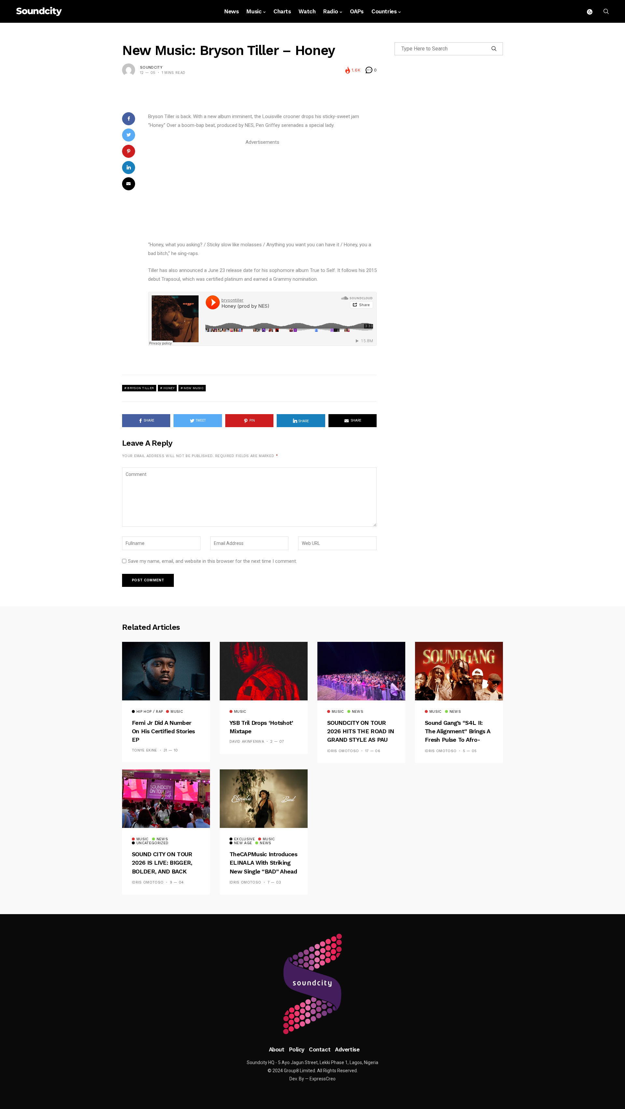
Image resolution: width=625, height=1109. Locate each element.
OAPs (357, 11)
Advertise (347, 1049)
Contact (319, 1049)
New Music (193, 388)
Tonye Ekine (144, 750)
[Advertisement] (262, 192)
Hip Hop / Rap (149, 711)
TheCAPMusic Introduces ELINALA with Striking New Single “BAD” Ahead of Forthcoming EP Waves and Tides (263, 871)
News (231, 11)
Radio (330, 11)
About (277, 1049)
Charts (282, 11)
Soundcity (151, 67)
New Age (243, 843)
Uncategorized (152, 843)
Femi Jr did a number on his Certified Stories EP (163, 731)
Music (253, 11)
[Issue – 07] (312, 984)
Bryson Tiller (140, 388)
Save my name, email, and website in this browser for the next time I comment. (212, 561)
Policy (296, 1049)
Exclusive (244, 839)
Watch (307, 11)
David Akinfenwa (246, 741)
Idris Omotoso (343, 751)
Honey (169, 388)
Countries (383, 11)
